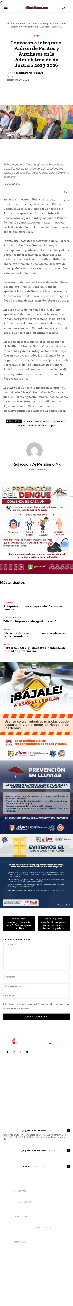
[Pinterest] (36, 89)
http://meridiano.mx (36, 469)
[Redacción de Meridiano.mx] (36, 450)
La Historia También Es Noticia (19, 1227)
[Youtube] (26, 1052)
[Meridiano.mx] (36, 8)
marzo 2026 (12, 1290)
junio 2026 (11, 1275)
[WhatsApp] (44, 89)
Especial (8, 603)
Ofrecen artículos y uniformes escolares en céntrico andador (35, 634)
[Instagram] (14, 1052)
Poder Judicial (37, 425)
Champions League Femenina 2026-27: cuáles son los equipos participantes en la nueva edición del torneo (36, 1210)
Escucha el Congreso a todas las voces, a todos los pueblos (53, 925)
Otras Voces (10, 1202)
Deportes (8, 1216)
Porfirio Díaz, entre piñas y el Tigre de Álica (29, 1223)
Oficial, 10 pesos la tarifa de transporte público (19, 925)
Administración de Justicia (39, 421)
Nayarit (20, 23)
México (61, 421)
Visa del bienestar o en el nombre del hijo (28, 1197)
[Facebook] (20, 89)
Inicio (10, 23)
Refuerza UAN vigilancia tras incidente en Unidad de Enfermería (34, 649)
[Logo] (36, 1041)
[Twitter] (28, 89)
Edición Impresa (12, 617)
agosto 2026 (12, 1264)
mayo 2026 (11, 1280)
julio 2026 (10, 1270)
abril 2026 (11, 1285)
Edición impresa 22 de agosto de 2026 (29, 621)
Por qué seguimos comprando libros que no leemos (34, 607)
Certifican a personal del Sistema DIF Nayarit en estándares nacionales (32, 1185)
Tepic (51, 425)
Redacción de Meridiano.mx (28, 72)
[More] (52, 89)
